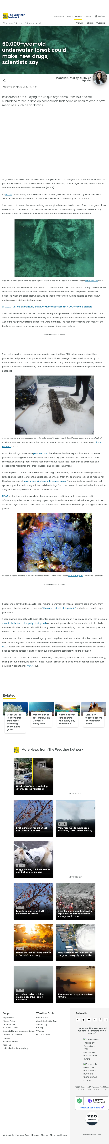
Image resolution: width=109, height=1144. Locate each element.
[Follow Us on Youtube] (89, 1019)
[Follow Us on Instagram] (83, 1019)
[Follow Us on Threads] (100, 1019)
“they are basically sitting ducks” (59, 608)
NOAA (5, 496)
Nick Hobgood (75, 575)
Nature (19, 23)
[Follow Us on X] (106, 1019)
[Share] (4, 80)
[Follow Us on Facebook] (78, 1019)
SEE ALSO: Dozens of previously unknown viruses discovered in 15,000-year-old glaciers (47, 306)
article (8, 194)
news (10, 23)
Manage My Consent (12, 1034)
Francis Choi (91, 280)
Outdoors (29, 23)
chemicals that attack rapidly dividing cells (24, 623)
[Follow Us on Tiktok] (95, 1019)
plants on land (40, 453)
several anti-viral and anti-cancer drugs (45, 481)
